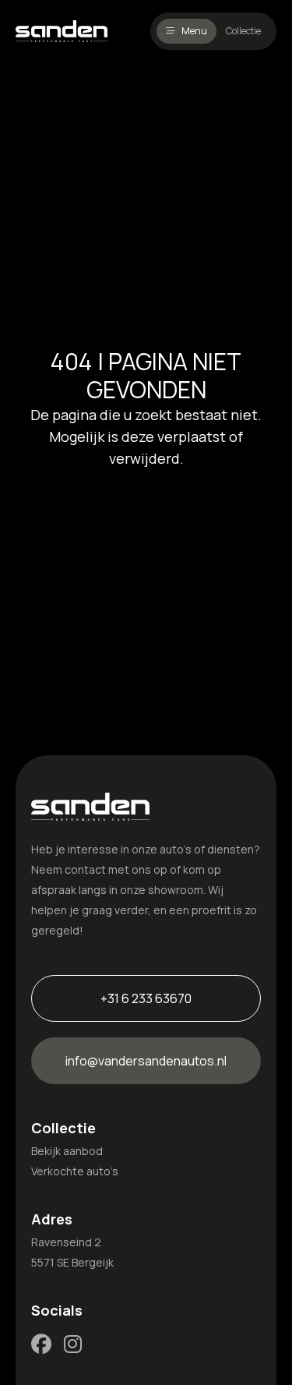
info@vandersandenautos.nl (146, 1060)
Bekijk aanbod (67, 1150)
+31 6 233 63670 (146, 998)
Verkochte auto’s (74, 1171)
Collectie (243, 30)
